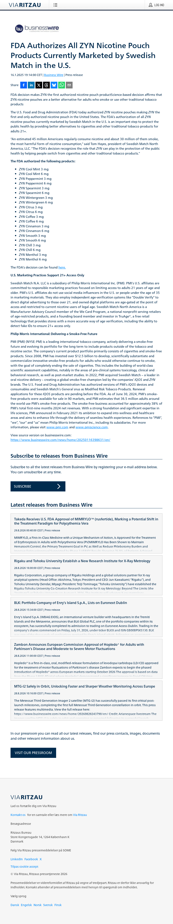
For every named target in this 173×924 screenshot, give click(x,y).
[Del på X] (38, 85)
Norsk (38, 905)
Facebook (31, 859)
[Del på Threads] (46, 85)
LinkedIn (17, 859)
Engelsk (26, 905)
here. (62, 267)
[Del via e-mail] (69, 85)
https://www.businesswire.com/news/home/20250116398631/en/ (60, 440)
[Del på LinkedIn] (31, 85)
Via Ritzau (80, 814)
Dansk (15, 905)
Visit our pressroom (33, 753)
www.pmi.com (57, 427)
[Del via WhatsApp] (61, 85)
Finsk (58, 905)
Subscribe (22, 486)
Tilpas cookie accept (24, 866)
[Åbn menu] (56, 5)
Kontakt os (18, 814)
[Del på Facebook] (23, 85)
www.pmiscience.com (92, 427)
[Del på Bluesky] (54, 85)
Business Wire (53, 74)
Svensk (48, 905)
